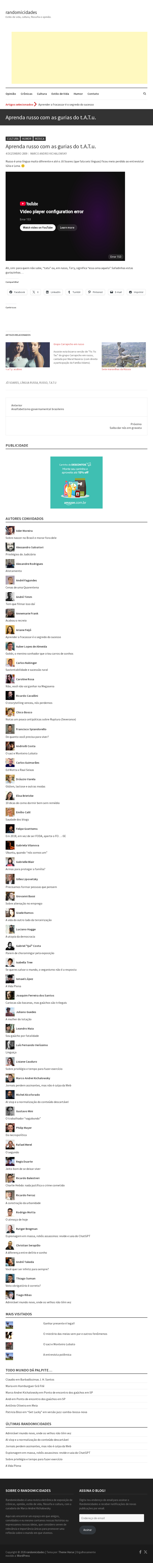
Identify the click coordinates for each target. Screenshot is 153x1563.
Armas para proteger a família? (25, 869)
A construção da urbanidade (23, 1203)
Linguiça (11, 1052)
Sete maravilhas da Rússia (116, 369)
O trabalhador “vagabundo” (23, 1118)
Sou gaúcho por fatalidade (22, 1036)
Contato (93, 94)
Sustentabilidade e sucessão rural (27, 670)
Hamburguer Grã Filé (31, 1386)
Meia (35, 1405)
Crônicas (26, 94)
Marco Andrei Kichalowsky (48, 153)
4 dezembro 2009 (16, 153)
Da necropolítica (16, 1135)
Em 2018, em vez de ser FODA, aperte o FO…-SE (36, 836)
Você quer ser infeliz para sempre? (27, 1269)
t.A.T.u (52, 382)
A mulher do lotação (19, 1019)
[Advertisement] (79, 58)
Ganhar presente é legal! (59, 1323)
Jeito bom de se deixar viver (23, 1169)
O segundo (12, 1152)
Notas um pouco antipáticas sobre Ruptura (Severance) (41, 719)
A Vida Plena (13, 986)
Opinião (11, 94)
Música (39, 138)
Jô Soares (12, 382)
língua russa (29, 382)
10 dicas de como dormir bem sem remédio (33, 803)
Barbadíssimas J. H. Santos (37, 1379)
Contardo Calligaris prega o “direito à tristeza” (68, 104)
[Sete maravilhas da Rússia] (124, 355)
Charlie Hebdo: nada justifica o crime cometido (35, 1185)
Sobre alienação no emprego (24, 903)
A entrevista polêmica (57, 1354)
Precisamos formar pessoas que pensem (31, 887)
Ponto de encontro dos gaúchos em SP (68, 1392)
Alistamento (14, 571)
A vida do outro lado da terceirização (29, 920)
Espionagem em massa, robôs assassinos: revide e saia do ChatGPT (48, 1236)
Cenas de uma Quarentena (22, 587)
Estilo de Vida (60, 94)
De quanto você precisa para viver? (27, 737)
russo (43, 382)
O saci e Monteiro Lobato (22, 753)
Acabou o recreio (16, 620)
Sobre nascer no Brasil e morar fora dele (31, 538)
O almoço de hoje (17, 1219)
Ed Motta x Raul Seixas (20, 770)
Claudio (10, 1379)
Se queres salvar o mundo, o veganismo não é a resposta (41, 969)
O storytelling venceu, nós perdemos (29, 703)
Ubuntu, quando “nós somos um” (26, 852)
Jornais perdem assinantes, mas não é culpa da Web (38, 1085)
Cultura (42, 94)
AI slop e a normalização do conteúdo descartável (37, 1102)
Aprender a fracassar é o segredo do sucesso (33, 637)
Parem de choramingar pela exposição (30, 953)
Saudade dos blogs (17, 819)
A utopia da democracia (20, 936)
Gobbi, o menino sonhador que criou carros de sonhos (39, 653)
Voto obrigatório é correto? (23, 1285)
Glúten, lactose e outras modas (25, 786)
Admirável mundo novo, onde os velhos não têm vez (38, 1302)
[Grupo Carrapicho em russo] (78, 353)
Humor (78, 94)
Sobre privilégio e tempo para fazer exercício (34, 1069)
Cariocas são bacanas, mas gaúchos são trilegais (36, 1002)
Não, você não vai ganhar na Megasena (30, 686)
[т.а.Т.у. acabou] (28, 355)
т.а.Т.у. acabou (14, 369)
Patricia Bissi (14, 1412)
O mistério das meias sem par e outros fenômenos (75, 1334)
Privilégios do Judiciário (21, 554)
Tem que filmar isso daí (20, 604)
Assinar (87, 1530)
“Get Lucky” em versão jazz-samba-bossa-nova (57, 1412)
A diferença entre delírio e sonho (26, 1252)
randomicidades (21, 12)
